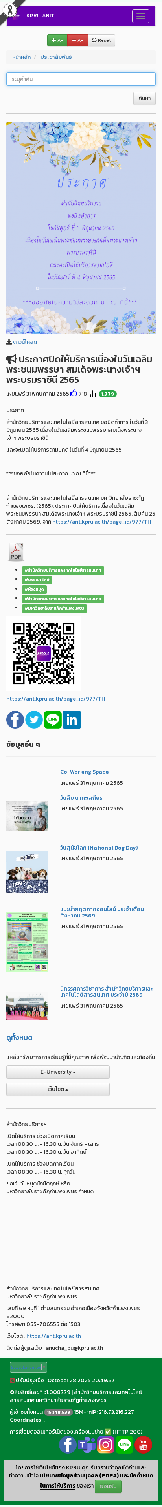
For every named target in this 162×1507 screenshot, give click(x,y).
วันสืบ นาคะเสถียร (81, 798)
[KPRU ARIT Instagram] (105, 1444)
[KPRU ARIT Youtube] (143, 1444)
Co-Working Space (84, 772)
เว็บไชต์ (56, 1089)
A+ (59, 40)
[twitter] (34, 719)
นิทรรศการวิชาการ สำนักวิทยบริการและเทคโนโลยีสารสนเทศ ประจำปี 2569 (106, 992)
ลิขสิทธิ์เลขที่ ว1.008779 (42, 1392)
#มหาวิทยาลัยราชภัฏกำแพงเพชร (54, 608)
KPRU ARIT (40, 15)
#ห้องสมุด (34, 589)
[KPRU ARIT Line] (124, 1444)
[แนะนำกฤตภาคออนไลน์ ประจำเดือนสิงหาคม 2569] (27, 942)
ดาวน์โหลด (25, 342)
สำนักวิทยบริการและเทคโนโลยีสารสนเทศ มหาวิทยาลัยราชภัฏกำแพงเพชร (76, 1396)
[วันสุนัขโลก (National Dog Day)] (27, 871)
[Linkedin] (72, 719)
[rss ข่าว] (12, 1380)
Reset (104, 40)
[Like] (73, 394)
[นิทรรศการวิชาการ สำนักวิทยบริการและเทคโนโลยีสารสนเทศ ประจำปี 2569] (27, 1005)
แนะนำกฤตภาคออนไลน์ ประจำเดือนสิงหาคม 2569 (102, 912)
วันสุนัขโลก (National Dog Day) (99, 848)
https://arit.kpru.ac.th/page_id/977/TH (101, 522)
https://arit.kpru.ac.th (53, 1336)
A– (80, 40)
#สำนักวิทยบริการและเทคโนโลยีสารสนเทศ (62, 570)
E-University (56, 1072)
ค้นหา (144, 98)
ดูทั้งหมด (19, 1037)
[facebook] (15, 719)
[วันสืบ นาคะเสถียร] (27, 815)
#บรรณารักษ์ (37, 579)
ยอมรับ (108, 1486)
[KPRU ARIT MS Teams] (87, 1444)
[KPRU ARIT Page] (68, 1444)
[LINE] (53, 719)
